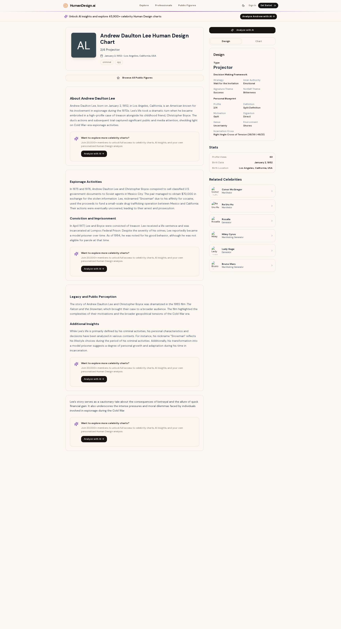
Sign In (252, 5)
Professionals (163, 5)
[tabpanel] (242, 94)
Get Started (266, 5)
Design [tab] (226, 41)
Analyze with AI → (94, 153)
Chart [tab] (258, 41)
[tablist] (242, 41)
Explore (144, 5)
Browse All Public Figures (137, 77)
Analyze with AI (245, 30)
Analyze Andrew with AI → (258, 16)
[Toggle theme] (243, 5)
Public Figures (187, 5)
